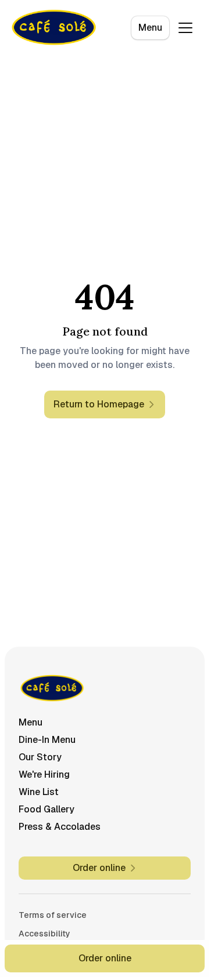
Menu (150, 27)
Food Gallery (46, 809)
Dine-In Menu (47, 740)
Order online (104, 958)
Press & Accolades (60, 827)
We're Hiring (44, 774)
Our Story (40, 757)
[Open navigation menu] (185, 27)
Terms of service (53, 915)
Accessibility (44, 933)
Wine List (39, 792)
